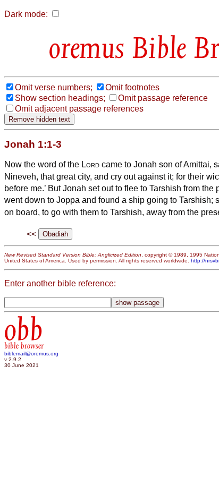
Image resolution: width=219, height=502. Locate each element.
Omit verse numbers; (53, 87)
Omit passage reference (163, 98)
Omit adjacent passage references (79, 108)
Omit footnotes (132, 87)
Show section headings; (60, 98)
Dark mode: (26, 14)
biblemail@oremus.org (31, 353)
